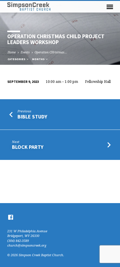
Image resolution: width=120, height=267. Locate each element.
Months (38, 59)
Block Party (27, 147)
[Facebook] (10, 217)
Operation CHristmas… (51, 52)
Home (12, 52)
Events (25, 52)
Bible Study (32, 116)
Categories (17, 59)
